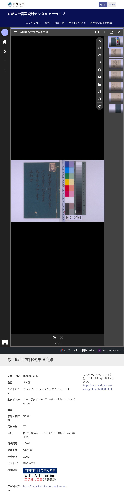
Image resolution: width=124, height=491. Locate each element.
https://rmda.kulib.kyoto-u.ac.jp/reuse (44, 486)
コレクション (33, 22)
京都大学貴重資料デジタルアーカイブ (36, 14)
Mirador (89, 350)
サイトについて (77, 22)
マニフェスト (70, 350)
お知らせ (59, 22)
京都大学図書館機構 (101, 22)
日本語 (103, 4)
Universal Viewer (111, 350)
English (111, 4)
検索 (47, 22)
